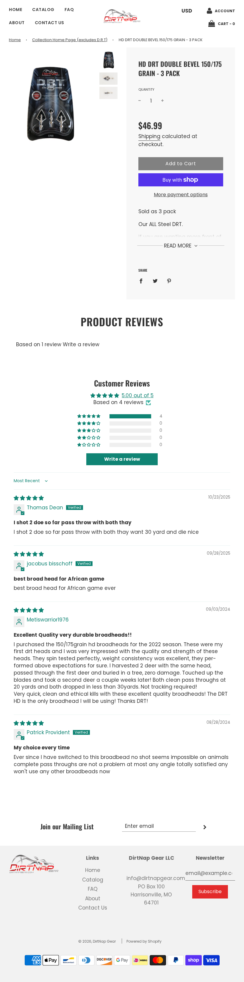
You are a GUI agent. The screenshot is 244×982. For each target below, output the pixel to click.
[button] (89, 416)
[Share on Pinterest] (169, 280)
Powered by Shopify (144, 941)
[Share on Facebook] (142, 280)
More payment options (181, 194)
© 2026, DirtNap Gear (97, 941)
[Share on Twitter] (155, 280)
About (17, 23)
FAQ (69, 10)
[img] (29, 498)
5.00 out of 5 (138, 395)
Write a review (81, 344)
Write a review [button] (122, 459)
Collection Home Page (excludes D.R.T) (69, 39)
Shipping (149, 136)
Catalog (43, 10)
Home (15, 10)
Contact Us (49, 23)
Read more (178, 245)
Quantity (146, 89)
